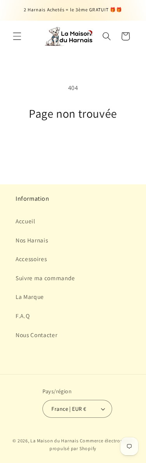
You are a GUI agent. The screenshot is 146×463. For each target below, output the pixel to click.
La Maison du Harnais (54, 441)
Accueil (25, 221)
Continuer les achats (73, 144)
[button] (17, 36)
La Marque (30, 296)
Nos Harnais (32, 240)
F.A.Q (23, 316)
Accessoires (31, 259)
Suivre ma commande (45, 278)
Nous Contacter (36, 335)
